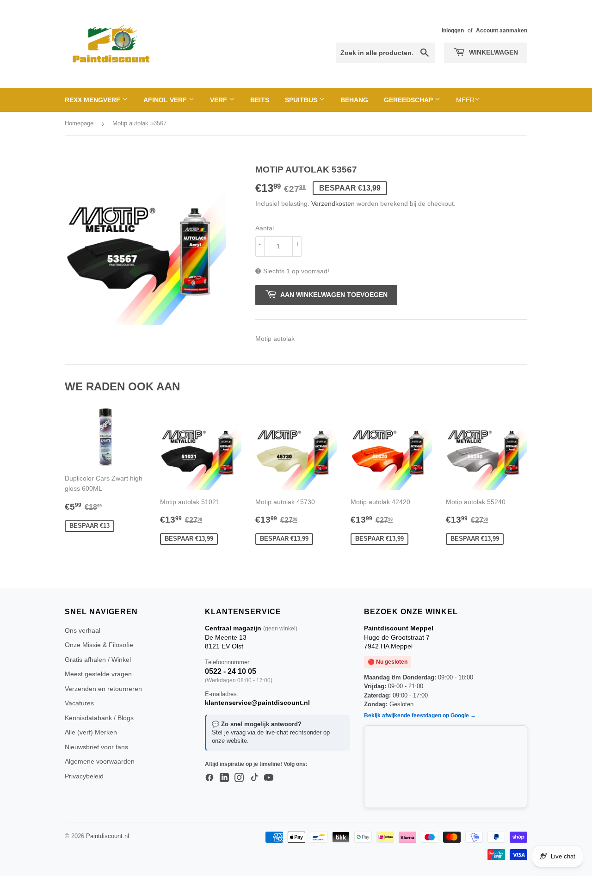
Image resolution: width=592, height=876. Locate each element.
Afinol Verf (166, 100)
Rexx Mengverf (93, 100)
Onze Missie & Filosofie (99, 644)
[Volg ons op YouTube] (268, 778)
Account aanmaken (501, 30)
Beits (259, 100)
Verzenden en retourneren (103, 688)
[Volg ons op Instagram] (239, 778)
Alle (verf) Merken (91, 732)
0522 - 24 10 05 (230, 671)
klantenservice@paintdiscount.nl (257, 702)
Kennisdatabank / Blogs (99, 718)
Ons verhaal (82, 630)
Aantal (264, 228)
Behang (354, 100)
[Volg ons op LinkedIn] (224, 778)
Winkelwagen (492, 52)
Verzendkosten (333, 203)
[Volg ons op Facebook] (209, 778)
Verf (219, 100)
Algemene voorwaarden (100, 761)
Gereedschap (409, 100)
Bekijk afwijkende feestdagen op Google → (420, 715)
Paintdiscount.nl (107, 836)
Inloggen (453, 30)
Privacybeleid (84, 776)
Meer (465, 100)
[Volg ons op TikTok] (254, 778)
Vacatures (79, 703)
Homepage (79, 123)
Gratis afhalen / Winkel (98, 659)
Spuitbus (302, 100)
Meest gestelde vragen (98, 674)
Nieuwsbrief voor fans (96, 747)
